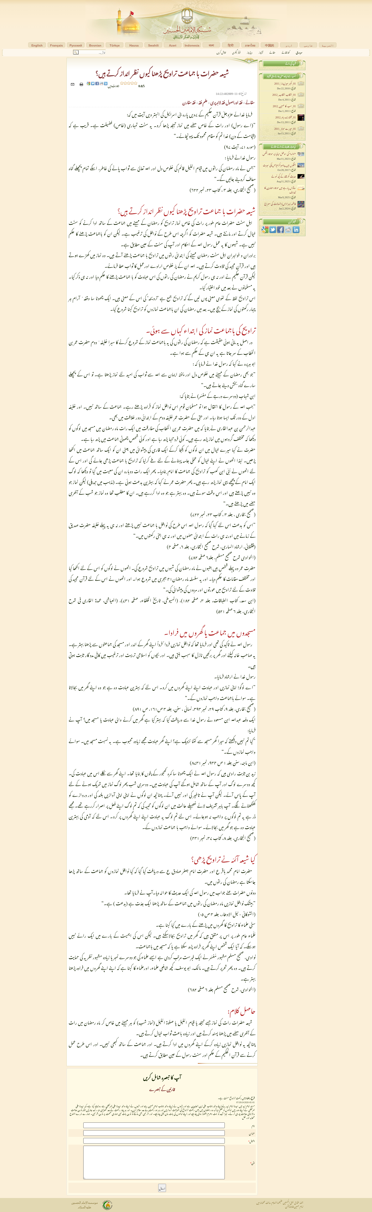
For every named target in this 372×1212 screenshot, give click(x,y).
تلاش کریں (221, 52)
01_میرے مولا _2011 (285, 128)
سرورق (299, 52)
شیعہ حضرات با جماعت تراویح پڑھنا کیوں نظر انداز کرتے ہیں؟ (162, 72)
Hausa (134, 45)
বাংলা (211, 45)
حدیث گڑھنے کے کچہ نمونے (283, 176)
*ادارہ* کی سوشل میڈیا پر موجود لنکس (279, 153)
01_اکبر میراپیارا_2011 (285, 83)
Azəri (172, 45)
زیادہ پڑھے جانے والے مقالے (283, 146)
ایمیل (252, 1141)
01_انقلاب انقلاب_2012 (284, 94)
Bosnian (95, 45)
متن (253, 1162)
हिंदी (231, 45)
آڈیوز (261, 52)
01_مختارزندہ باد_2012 (285, 116)
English (37, 45)
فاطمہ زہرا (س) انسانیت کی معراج (280, 203)
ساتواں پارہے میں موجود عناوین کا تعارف (280, 189)
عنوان (252, 1133)
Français (56, 45)
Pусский (76, 45)
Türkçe (115, 45)
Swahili (153, 45)
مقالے (272, 52)
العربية (328, 45)
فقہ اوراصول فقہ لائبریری (226, 102)
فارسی (308, 45)
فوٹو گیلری (236, 52)
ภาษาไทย (250, 45)
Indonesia (192, 45)
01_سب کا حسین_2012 (284, 105)
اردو (288, 45)
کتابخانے (286, 52)
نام (253, 1125)
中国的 (269, 45)
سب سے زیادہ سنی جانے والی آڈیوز (281, 76)
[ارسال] (73, 85)
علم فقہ (202, 102)
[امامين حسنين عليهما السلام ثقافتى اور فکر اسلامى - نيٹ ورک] (186, 24)
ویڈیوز (249, 52)
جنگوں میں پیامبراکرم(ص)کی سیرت (279, 164)
